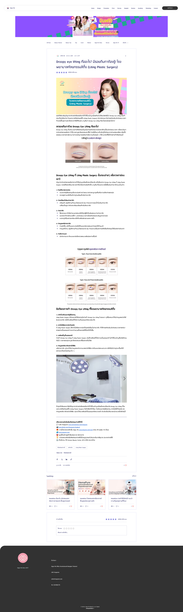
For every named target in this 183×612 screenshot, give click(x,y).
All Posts (49, 43)
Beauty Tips (68, 43)
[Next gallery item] (124, 379)
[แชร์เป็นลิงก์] (71, 459)
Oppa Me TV (116, 43)
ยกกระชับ (70, 448)
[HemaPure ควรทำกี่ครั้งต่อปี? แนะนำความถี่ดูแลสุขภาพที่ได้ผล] (122, 487)
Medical (89, 43)
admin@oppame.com (56, 579)
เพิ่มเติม (124, 43)
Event (82, 43)
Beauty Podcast (58, 43)
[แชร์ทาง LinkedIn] (66, 459)
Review (107, 43)
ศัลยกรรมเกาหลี (61, 448)
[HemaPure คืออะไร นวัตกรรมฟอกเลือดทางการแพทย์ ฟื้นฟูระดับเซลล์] (60, 487)
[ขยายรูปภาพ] (91, 379)
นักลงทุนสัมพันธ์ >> (90, 608)
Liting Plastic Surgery (81, 448)
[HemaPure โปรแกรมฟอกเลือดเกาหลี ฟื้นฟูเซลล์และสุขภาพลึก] (91, 487)
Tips (76, 43)
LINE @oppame (55, 572)
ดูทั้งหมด (134, 476)
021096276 (56, 585)
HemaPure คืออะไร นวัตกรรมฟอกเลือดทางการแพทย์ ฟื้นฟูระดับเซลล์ (59, 499)
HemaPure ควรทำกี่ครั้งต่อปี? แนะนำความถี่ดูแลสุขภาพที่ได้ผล (121, 499)
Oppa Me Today (98, 43)
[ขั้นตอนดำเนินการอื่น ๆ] (125, 56)
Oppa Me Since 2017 (22, 568)
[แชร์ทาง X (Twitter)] (62, 459)
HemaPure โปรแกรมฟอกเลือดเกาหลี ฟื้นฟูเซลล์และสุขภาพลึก (91, 499)
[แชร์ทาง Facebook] (57, 459)
